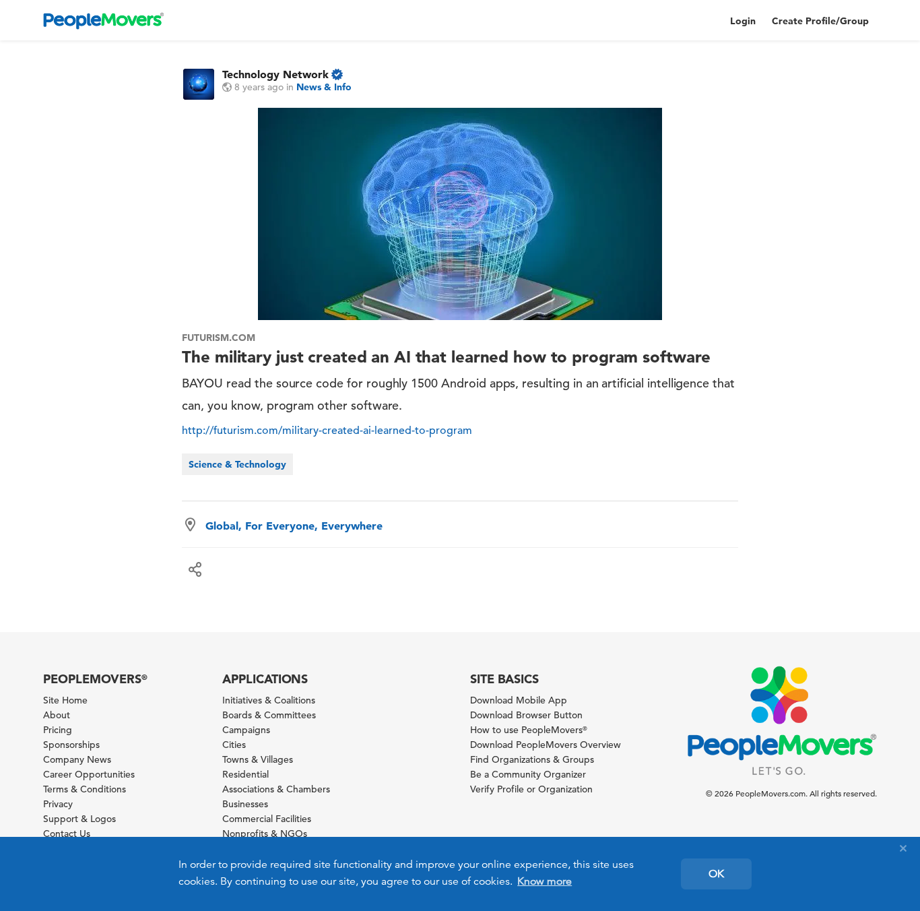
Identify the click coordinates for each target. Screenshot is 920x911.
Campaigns (246, 730)
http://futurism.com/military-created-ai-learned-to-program (327, 430)
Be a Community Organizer (528, 774)
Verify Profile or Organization (531, 789)
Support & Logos (79, 819)
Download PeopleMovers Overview (545, 745)
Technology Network (275, 74)
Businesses (245, 804)
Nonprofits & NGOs (264, 833)
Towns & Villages (257, 759)
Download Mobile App (518, 700)
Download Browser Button (526, 715)
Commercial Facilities (266, 819)
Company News (77, 759)
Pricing (57, 730)
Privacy (58, 804)
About (56, 715)
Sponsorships (71, 745)
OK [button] (716, 874)
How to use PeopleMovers (528, 730)
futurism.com (218, 338)
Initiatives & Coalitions (268, 700)
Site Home (65, 700)
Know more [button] (544, 881)
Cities (234, 745)
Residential (245, 774)
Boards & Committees (269, 715)
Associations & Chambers (276, 789)
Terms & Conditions (84, 789)
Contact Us (66, 833)
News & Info (324, 87)
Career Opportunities (89, 774)
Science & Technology (237, 464)
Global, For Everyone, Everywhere (294, 525)
